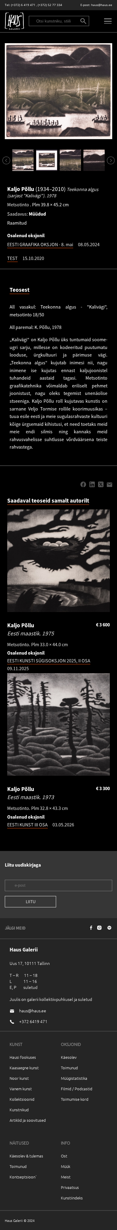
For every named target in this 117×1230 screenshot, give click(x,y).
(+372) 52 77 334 (50, 5)
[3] (70, 160)
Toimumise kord (74, 1099)
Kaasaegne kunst (24, 1067)
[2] (46, 160)
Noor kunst (19, 1078)
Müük (65, 1166)
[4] (94, 160)
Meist (65, 1177)
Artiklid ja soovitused (28, 1120)
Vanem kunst (21, 1088)
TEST (12, 258)
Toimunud (69, 1067)
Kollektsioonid (22, 1099)
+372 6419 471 (33, 1021)
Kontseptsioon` (23, 1177)
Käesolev (68, 1057)
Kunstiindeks (72, 1198)
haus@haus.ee (101, 5)
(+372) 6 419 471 (23, 5)
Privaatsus (70, 1187)
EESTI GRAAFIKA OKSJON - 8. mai (40, 244)
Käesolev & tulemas (26, 1156)
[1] (23, 160)
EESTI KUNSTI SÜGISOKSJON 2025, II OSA (48, 661)
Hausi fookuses (23, 1057)
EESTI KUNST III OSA (27, 825)
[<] (5, 160)
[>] (110, 160)
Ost (64, 1156)
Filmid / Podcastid (76, 1088)
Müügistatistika (74, 1078)
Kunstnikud (19, 1109)
